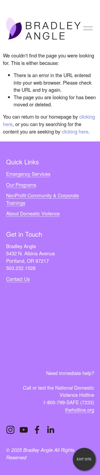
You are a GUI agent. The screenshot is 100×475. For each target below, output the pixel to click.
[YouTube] (23, 430)
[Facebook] (37, 430)
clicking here (75, 131)
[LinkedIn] (50, 430)
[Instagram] (10, 430)
